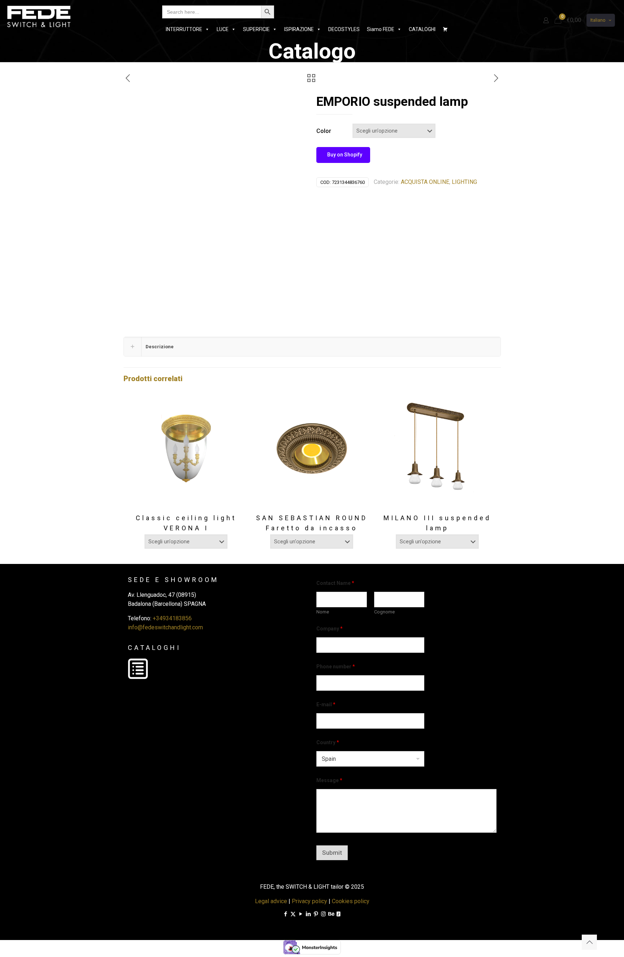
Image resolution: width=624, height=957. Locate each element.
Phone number (335, 666)
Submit (332, 852)
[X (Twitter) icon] (293, 914)
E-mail (325, 704)
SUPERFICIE (256, 29)
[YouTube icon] (300, 914)
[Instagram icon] (323, 914)
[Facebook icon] (285, 914)
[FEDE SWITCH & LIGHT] (38, 16)
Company (329, 628)
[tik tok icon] (338, 914)
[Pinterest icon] (315, 914)
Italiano (598, 20)
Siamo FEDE (380, 29)
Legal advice (271, 901)
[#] (445, 29)
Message (329, 780)
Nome (322, 612)
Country (327, 742)
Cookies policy (350, 901)
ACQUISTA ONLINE (425, 181)
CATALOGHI (422, 29)
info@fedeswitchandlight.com (165, 627)
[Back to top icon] (589, 942)
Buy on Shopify (344, 155)
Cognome (384, 612)
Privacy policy (309, 901)
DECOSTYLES (344, 29)
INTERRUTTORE (184, 29)
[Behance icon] (331, 914)
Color (323, 131)
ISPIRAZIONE (299, 29)
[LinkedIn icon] (308, 914)
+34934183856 (172, 618)
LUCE (223, 29)
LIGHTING (464, 181)
